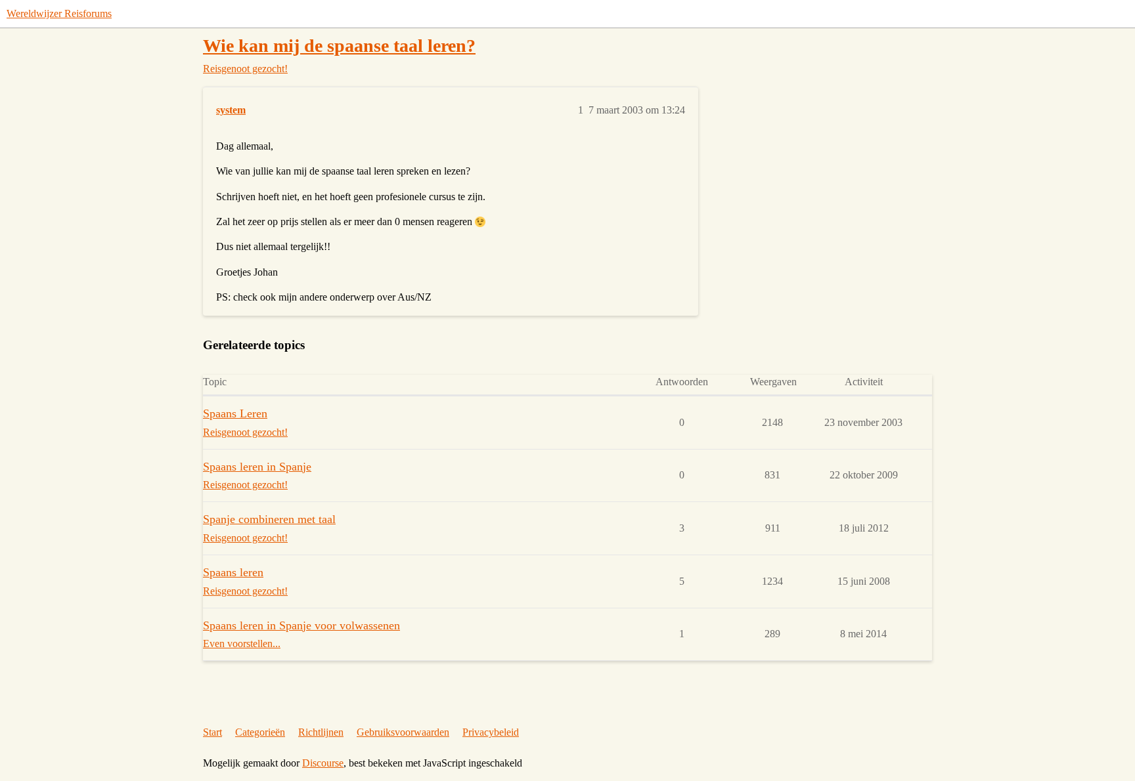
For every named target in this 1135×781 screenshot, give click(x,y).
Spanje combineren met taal (269, 519)
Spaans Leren (235, 413)
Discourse (323, 763)
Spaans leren (233, 572)
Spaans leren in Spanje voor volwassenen (301, 625)
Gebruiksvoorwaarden (403, 732)
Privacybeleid (490, 732)
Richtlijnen (321, 732)
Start (212, 732)
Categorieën (260, 732)
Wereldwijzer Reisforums (59, 13)
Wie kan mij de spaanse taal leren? (339, 45)
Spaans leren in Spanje (257, 466)
